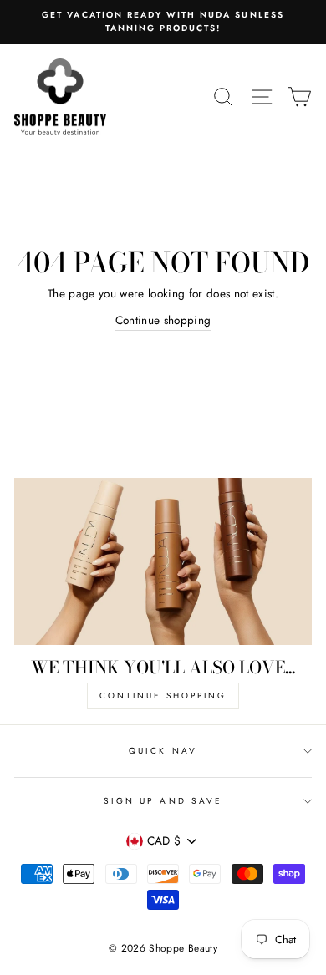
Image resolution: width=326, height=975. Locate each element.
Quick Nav (163, 750)
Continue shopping (163, 320)
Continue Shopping (163, 695)
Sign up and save (163, 801)
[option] (163, 22)
